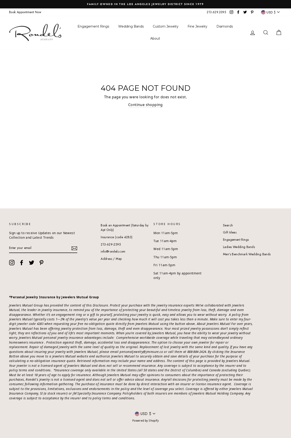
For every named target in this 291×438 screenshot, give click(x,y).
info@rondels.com (113, 251)
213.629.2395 (216, 12)
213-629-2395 (111, 244)
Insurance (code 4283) (116, 237)
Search (228, 225)
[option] (145, 4)
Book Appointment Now (25, 12)
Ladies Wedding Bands (239, 247)
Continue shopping (145, 104)
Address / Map (111, 258)
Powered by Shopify (145, 421)
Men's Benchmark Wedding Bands (247, 254)
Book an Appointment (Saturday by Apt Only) (124, 227)
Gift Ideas (229, 232)
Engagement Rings (236, 239)
